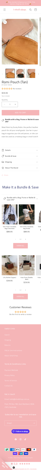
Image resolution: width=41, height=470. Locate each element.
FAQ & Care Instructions (13, 350)
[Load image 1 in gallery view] (10, 73)
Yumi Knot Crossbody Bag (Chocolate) (9, 227)
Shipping (8, 340)
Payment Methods (11, 370)
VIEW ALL (20, 245)
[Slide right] (38, 74)
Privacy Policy (10, 375)
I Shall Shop (16, 458)
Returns (7, 345)
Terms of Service (11, 380)
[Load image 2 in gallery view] (20, 73)
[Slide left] (2, 74)
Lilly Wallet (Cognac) (9, 277)
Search (7, 335)
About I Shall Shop (11, 355)
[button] (4, 9)
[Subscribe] (33, 423)
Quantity (5, 100)
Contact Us (9, 385)
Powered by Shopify (27, 458)
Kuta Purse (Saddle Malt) (27, 278)
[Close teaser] (14, 467)
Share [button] (6, 175)
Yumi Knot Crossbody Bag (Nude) (26, 227)
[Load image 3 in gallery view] (30, 73)
